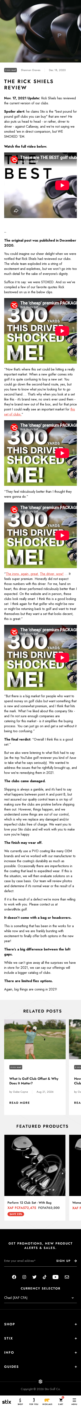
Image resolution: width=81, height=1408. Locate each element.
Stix (8, 1338)
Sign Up (63, 1261)
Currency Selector (40, 1288)
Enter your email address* (17, 1269)
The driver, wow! (52, 573)
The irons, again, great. (22, 573)
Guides (11, 1366)
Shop (9, 1324)
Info (9, 1352)
